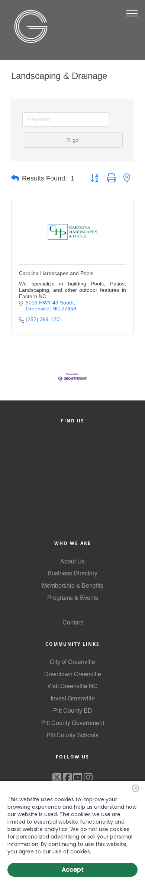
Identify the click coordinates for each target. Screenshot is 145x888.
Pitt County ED (72, 710)
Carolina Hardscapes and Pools (56, 273)
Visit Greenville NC (72, 685)
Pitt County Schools (72, 735)
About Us (72, 561)
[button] (15, 178)
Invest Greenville (73, 698)
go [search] (75, 140)
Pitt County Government (72, 722)
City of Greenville (72, 661)
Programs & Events (72, 597)
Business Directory (72, 573)
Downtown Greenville (72, 674)
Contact (72, 622)
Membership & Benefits (72, 585)
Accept (73, 869)
